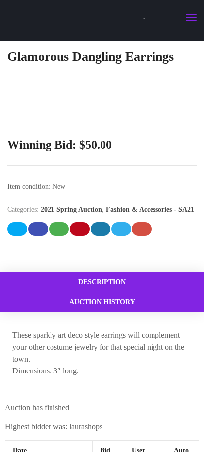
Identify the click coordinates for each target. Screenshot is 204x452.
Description (102, 282)
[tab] (102, 282)
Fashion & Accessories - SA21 (150, 209)
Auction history (102, 302)
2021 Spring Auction (71, 209)
